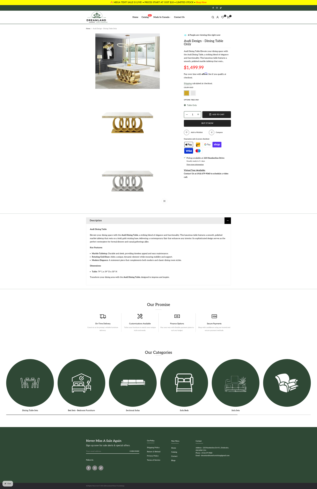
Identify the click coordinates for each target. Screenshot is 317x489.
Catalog (146, 17)
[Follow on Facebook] (213, 8)
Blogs (173, 460)
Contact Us (179, 17)
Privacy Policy (152, 456)
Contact (174, 456)
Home (135, 17)
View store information (195, 164)
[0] (222, 17)
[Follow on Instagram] (217, 8)
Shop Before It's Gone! (190, 2)
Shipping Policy (153, 448)
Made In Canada (161, 17)
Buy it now (207, 123)
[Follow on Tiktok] (221, 8)
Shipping (188, 83)
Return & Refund (153, 452)
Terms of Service (153, 460)
